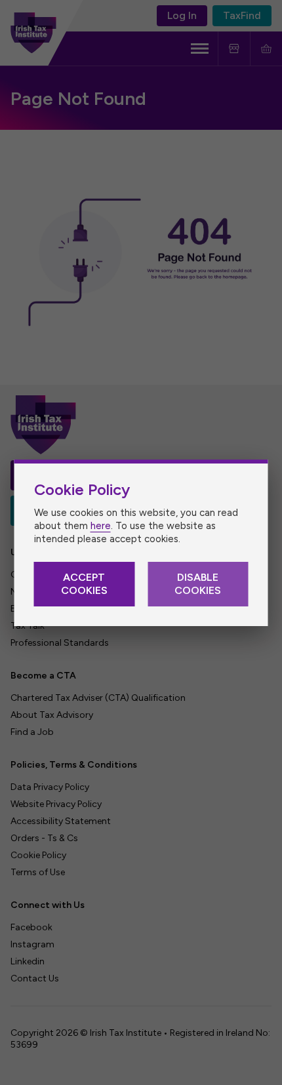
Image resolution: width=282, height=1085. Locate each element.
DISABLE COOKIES (197, 584)
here (101, 526)
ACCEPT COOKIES (84, 584)
